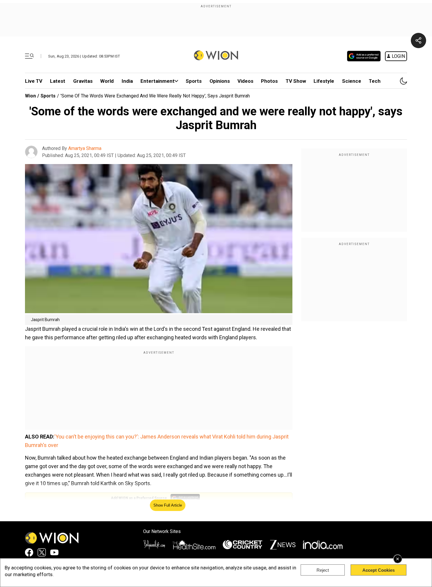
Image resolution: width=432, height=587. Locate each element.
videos (245, 81)
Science (351, 81)
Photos (269, 81)
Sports (194, 81)
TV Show (296, 81)
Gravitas (83, 81)
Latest (57, 81)
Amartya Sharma (84, 148)
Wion (30, 96)
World (107, 81)
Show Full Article (167, 505)
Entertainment (157, 81)
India (127, 81)
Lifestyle (324, 81)
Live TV (33, 81)
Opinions (220, 81)
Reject (323, 570)
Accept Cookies (378, 570)
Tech (375, 81)
